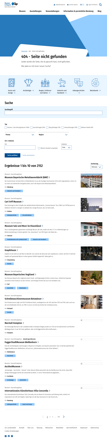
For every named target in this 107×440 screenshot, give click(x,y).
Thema (8, 135)
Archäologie (10, 380)
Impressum (83, 428)
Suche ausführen (12, 155)
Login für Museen (92, 4)
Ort (6, 144)
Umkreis (64, 144)
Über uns (30, 428)
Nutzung (39, 428)
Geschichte (10, 288)
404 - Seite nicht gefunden (36, 51)
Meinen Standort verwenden (49, 148)
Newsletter (59, 428)
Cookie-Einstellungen (12, 431)
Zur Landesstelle (10, 428)
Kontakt (21, 428)
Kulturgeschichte (11, 215)
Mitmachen (49, 428)
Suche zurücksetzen (29, 155)
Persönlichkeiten (27, 215)
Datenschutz (95, 428)
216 (59, 417)
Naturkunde (22, 288)
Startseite (24, 51)
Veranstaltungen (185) (70, 127)
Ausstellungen (36, 11)
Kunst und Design (27, 404)
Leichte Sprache (73, 4)
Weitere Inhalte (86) (87, 127)
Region (41, 135)
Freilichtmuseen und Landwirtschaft (17, 239)
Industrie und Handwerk (13, 191)
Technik (9, 264)
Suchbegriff (9, 109)
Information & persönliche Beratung (78, 11)
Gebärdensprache (60, 4)
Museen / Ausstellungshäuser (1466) (18, 127)
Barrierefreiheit (72, 428)
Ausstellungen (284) (39, 127)
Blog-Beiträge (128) (54, 127)
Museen (22, 11)
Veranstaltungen (52, 11)
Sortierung (96, 164)
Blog (99, 11)
